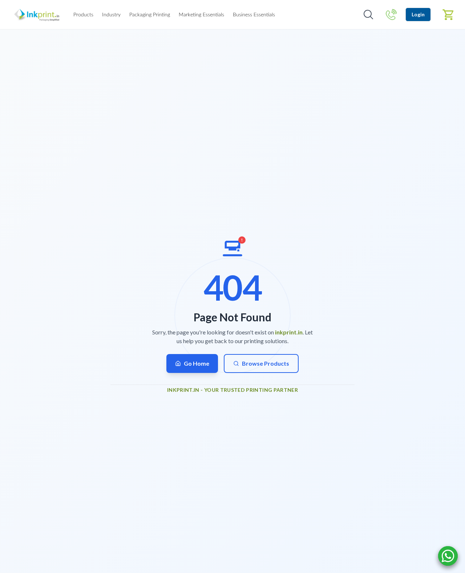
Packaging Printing (149, 14)
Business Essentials (254, 14)
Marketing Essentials (201, 14)
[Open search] (368, 14)
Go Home (196, 363)
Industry (111, 14)
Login (418, 14)
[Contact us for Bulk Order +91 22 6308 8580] (391, 14)
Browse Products (265, 363)
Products (83, 14)
